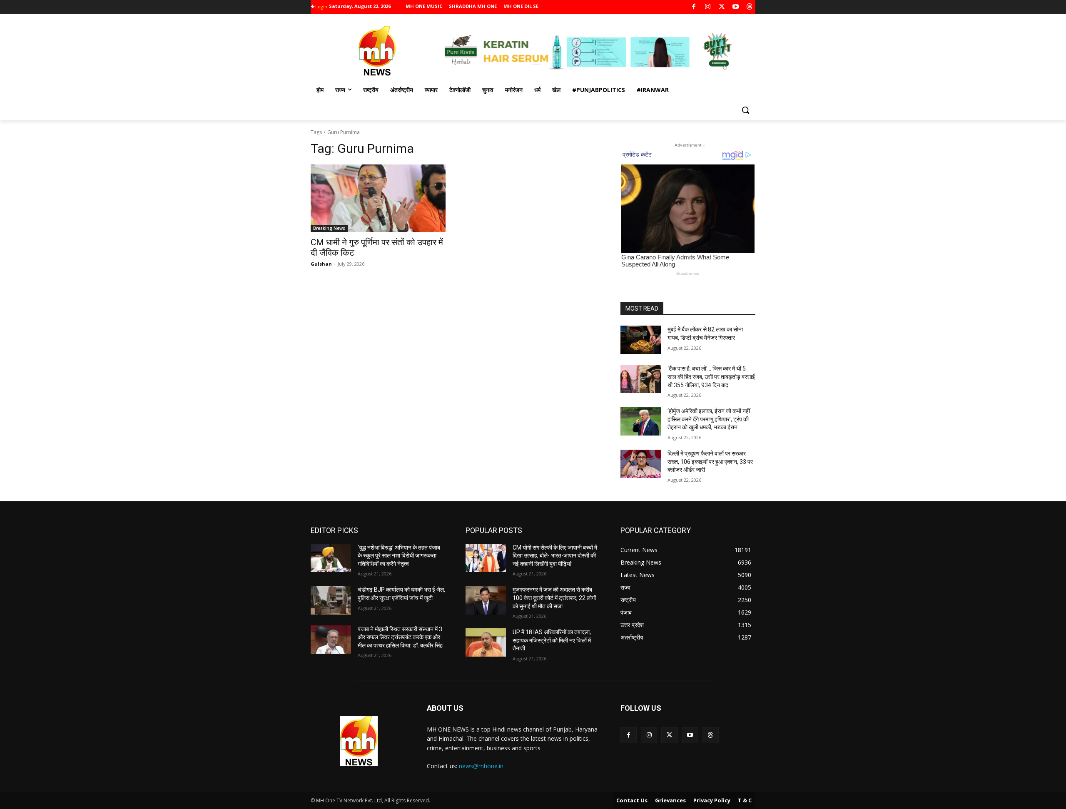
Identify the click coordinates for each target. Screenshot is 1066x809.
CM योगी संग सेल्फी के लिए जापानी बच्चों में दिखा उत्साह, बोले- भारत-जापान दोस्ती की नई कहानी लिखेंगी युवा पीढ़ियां (555, 555)
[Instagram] (708, 7)
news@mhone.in (481, 766)
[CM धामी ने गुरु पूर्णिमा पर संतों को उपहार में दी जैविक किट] (378, 198)
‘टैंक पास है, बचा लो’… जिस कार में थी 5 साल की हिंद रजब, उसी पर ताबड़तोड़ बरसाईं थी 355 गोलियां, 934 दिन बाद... (711, 376)
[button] (745, 110)
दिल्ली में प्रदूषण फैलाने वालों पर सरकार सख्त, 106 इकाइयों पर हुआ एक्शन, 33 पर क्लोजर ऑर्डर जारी (710, 461)
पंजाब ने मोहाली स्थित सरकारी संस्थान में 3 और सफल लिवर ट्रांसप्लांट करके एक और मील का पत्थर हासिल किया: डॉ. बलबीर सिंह (400, 637)
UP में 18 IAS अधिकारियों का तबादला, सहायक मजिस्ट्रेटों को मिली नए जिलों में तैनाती (552, 640)
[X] (722, 7)
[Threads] (750, 7)
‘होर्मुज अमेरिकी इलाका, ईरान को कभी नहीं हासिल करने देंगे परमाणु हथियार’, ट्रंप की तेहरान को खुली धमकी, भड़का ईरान (708, 419)
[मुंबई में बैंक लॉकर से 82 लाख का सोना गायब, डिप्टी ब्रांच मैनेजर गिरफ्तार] (640, 340)
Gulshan (321, 264)
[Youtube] (736, 7)
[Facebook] (694, 7)
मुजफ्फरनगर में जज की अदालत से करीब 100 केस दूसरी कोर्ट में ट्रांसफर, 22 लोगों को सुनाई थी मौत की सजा (554, 597)
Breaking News (329, 228)
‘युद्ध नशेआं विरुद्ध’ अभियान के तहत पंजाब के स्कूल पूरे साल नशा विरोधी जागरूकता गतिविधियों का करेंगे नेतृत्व (399, 555)
